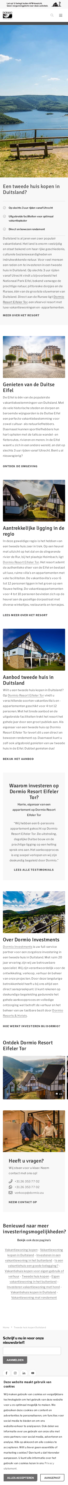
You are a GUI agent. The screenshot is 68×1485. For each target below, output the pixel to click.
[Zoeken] (52, 15)
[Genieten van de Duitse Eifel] (34, 357)
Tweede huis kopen (35, 1276)
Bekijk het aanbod (18, 758)
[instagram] (15, 1373)
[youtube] (32, 1373)
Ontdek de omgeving (20, 466)
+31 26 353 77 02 (27, 1181)
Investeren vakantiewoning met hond (33, 1287)
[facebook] (6, 1373)
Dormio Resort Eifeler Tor (21, 562)
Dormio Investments (17, 946)
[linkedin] (24, 1373)
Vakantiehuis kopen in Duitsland (33, 1292)
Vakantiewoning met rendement (34, 1297)
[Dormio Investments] (20, 15)
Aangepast (52, 1477)
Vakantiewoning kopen (21, 1250)
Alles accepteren (20, 1477)
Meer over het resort (21, 315)
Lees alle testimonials (34, 869)
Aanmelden (15, 1360)
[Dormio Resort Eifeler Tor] (34, 501)
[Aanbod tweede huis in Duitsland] (34, 650)
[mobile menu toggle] (60, 15)
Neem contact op (23, 1202)
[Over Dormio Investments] (34, 912)
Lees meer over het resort (25, 615)
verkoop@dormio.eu (29, 1193)
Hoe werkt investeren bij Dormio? (31, 1026)
